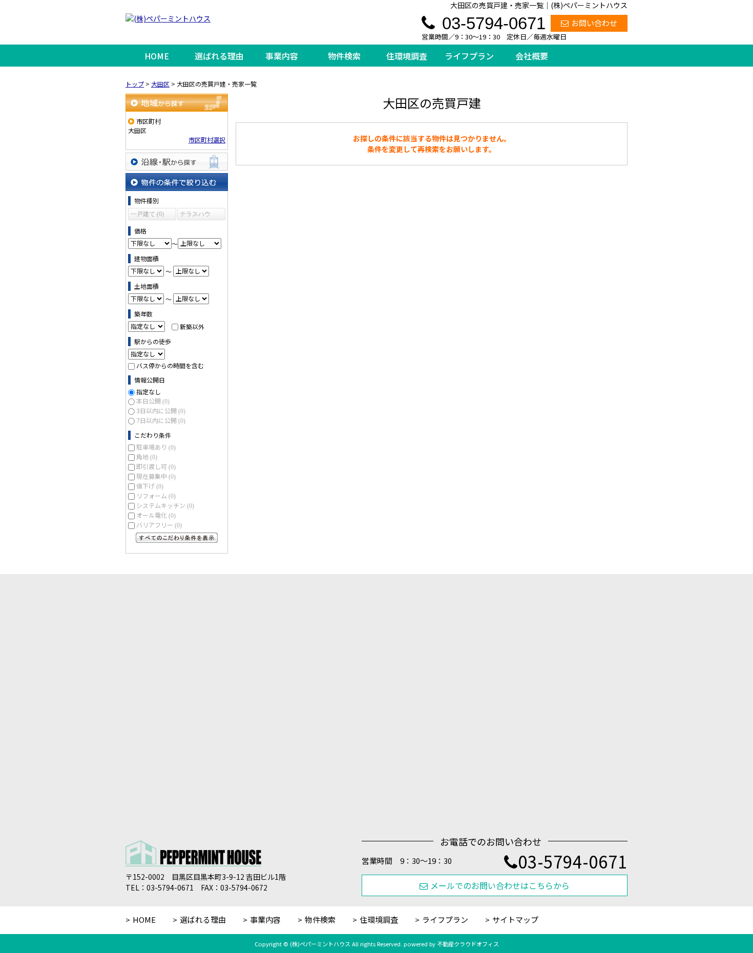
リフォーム (156, 495)
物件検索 (344, 56)
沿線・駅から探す (177, 162)
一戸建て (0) (147, 214)
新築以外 (192, 326)
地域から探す (177, 103)
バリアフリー (159, 524)
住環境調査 (406, 56)
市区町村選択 (207, 139)
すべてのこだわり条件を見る (177, 538)
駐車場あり (156, 446)
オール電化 (156, 515)
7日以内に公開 (160, 420)
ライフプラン (469, 56)
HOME (156, 56)
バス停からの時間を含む (170, 365)
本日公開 (153, 400)
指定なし (148, 391)
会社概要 (531, 56)
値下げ (149, 485)
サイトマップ (515, 919)
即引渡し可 (156, 466)
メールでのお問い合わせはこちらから (500, 885)
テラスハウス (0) (195, 215)
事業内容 (281, 56)
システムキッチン (165, 505)
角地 (146, 456)
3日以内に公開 (160, 410)
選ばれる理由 (219, 56)
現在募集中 (156, 476)
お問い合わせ (594, 22)
